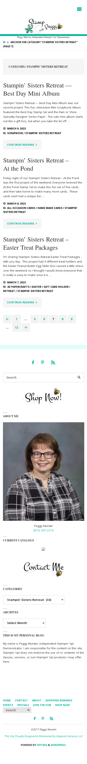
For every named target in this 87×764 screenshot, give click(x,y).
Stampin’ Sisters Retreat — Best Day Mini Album (37, 89)
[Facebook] (33, 362)
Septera (41, 745)
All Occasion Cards (21, 208)
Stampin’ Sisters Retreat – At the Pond (36, 164)
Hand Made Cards (50, 208)
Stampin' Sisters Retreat (43, 133)
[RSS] (53, 362)
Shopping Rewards (58, 700)
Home (7, 700)
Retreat (9, 291)
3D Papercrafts (18, 287)
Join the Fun (42, 705)
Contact (21, 700)
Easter (36, 287)
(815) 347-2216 (43, 530)
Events (8, 705)
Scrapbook (15, 133)
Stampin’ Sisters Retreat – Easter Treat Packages (36, 243)
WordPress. (58, 745)
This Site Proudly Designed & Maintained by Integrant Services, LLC (43, 736)
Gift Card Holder (56, 287)
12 (16, 327)
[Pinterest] (42, 362)
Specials (23, 705)
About (36, 700)
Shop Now (62, 705)
